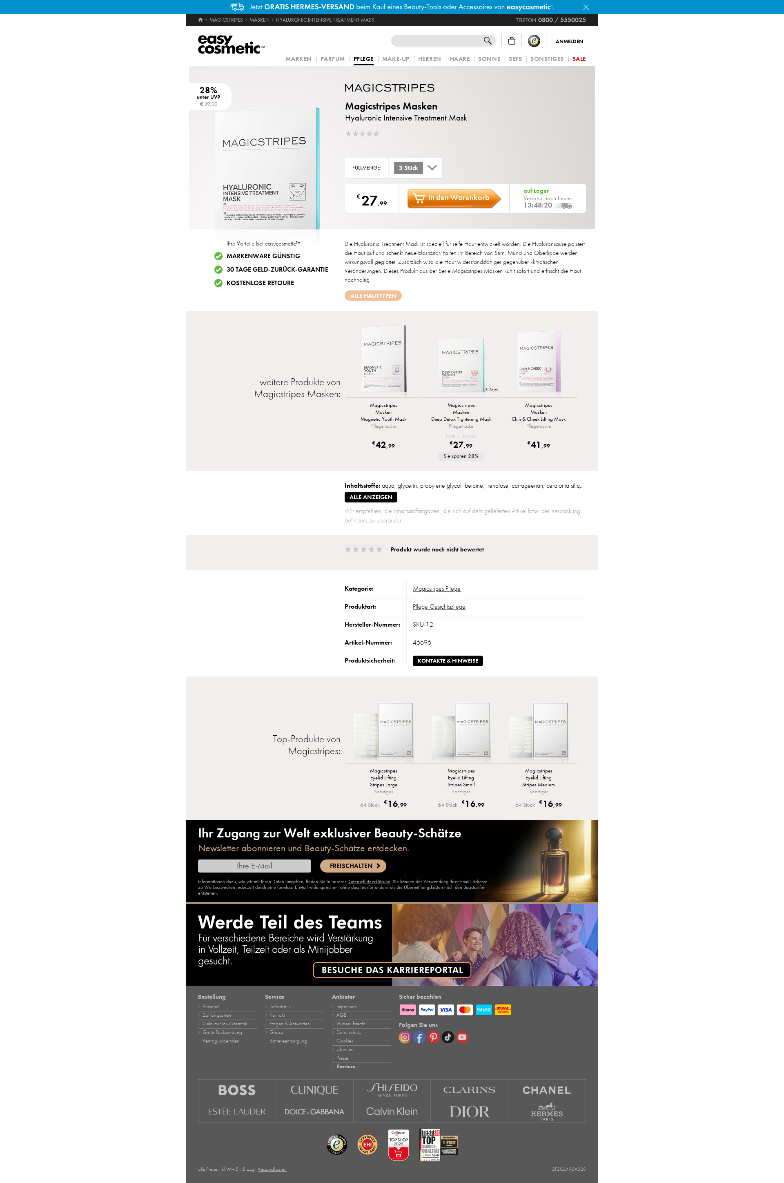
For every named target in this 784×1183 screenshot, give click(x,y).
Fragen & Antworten (290, 1023)
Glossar (277, 1032)
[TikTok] (448, 1037)
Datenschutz (348, 1032)
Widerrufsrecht (350, 1023)
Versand (211, 1006)
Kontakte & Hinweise (448, 660)
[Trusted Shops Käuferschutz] (534, 41)
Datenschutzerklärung (368, 881)
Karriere (346, 1066)
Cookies (344, 1041)
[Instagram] (405, 1037)
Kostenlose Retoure (260, 283)
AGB (341, 1015)
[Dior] (469, 1112)
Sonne (489, 59)
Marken (298, 59)
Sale (579, 59)
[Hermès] (547, 1112)
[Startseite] (201, 20)
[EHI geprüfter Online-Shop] (367, 1145)
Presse (342, 1058)
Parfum (333, 59)
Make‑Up (396, 59)
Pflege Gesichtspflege (439, 606)
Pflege (364, 59)
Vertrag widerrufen (221, 1041)
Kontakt (277, 1015)
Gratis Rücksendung (222, 1032)
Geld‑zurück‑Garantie (225, 1023)
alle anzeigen (371, 497)
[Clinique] (315, 1090)
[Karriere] (392, 945)
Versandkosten (272, 1169)
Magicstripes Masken (391, 106)
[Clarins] (469, 1090)
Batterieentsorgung (288, 1041)
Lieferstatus (280, 1006)
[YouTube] (462, 1037)
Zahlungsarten (217, 1015)
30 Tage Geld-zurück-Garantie (277, 270)
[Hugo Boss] (237, 1090)
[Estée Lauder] (237, 1112)
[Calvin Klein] (392, 1112)
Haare (460, 59)
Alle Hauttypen (373, 295)
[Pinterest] (434, 1037)
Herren (429, 59)
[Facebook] (419, 1037)
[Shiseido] (392, 1090)
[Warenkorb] (512, 41)
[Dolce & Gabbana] (315, 1112)
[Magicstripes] (394, 88)
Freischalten (351, 866)
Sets (515, 59)
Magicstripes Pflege (437, 588)
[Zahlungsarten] (492, 1008)
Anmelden (569, 41)
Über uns (345, 1049)
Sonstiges (547, 59)
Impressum (346, 1006)
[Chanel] (547, 1090)
